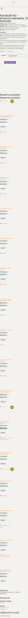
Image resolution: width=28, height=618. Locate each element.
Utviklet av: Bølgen (5, 616)
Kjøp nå (3, 126)
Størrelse (3, 55)
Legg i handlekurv (10, 62)
